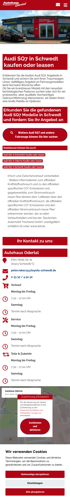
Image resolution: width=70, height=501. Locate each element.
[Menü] (65, 5)
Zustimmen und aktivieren (35, 426)
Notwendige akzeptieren (35, 474)
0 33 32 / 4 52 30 (22, 277)
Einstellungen (35, 483)
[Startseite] (14, 4)
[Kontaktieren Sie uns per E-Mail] (58, 4)
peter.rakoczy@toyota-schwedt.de (33, 270)
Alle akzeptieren (35, 491)
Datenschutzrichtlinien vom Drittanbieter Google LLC (31, 411)
